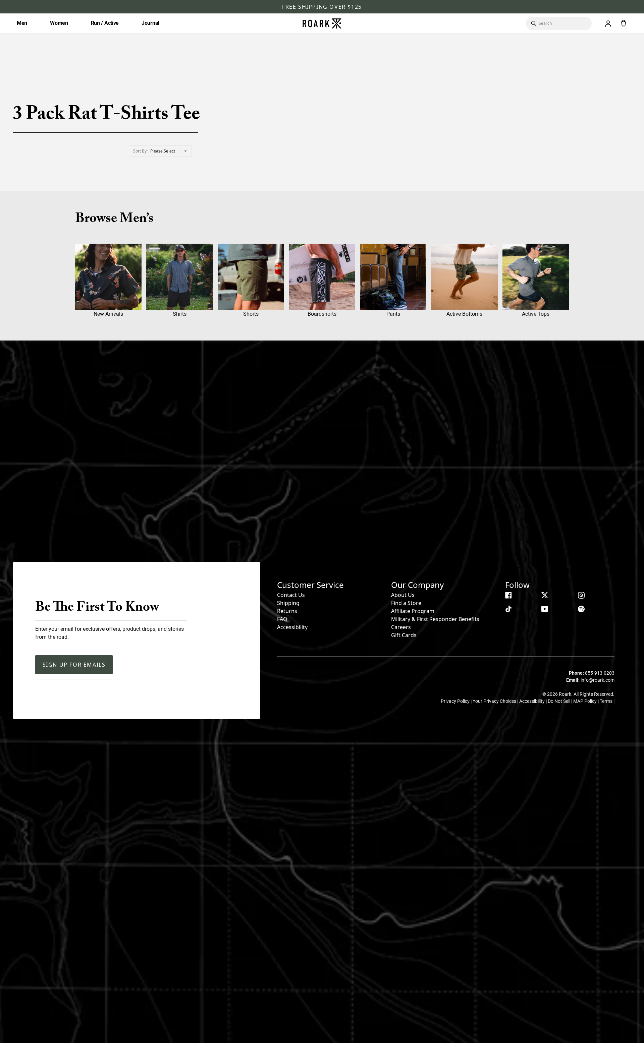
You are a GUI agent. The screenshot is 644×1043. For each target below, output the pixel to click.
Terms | (607, 701)
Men (22, 23)
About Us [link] (403, 595)
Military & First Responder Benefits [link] (435, 619)
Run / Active (105, 23)
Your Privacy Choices (495, 701)
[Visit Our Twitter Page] (544, 595)
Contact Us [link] (291, 595)
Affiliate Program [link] (412, 611)
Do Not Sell (559, 701)
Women (59, 23)
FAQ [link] (282, 619)
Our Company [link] (417, 584)
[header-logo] (322, 23)
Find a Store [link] (406, 603)
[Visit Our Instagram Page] (581, 595)
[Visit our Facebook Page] (508, 595)
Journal (150, 23)
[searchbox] (562, 23)
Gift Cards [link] (404, 635)
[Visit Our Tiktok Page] (508, 609)
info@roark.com (597, 680)
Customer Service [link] (310, 584)
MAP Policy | (586, 701)
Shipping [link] (288, 603)
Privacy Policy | (457, 701)
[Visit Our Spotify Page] (581, 609)
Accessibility (292, 627)
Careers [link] (401, 627)
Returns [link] (287, 611)
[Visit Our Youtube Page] (544, 609)
